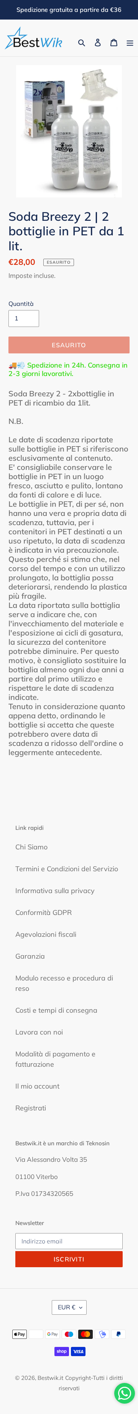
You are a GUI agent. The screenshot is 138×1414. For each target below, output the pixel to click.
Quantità (21, 303)
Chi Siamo (31, 846)
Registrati (30, 1108)
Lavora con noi (39, 1032)
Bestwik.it (50, 1377)
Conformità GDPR (43, 912)
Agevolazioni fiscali (45, 934)
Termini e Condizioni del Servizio (66, 868)
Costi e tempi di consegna (56, 1010)
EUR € (67, 1307)
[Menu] (130, 42)
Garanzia (30, 956)
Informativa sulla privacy (55, 890)
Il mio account (37, 1086)
